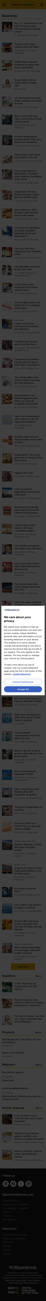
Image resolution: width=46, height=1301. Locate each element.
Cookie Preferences (23, 682)
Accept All (23, 689)
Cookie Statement (22, 674)
